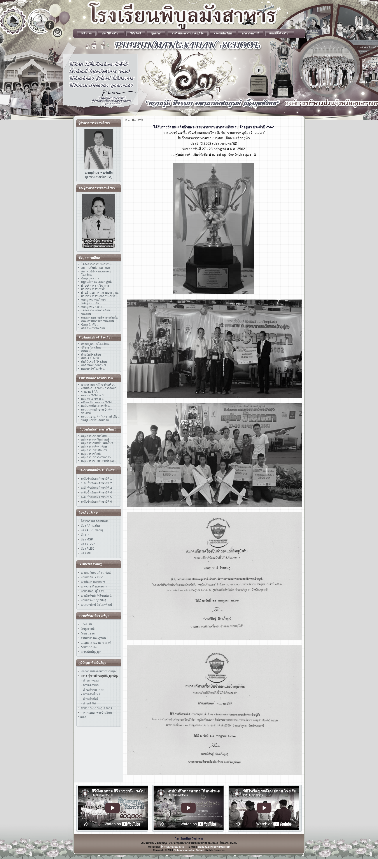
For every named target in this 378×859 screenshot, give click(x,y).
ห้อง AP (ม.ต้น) (90, 525)
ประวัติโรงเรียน (111, 33)
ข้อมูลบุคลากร (90, 278)
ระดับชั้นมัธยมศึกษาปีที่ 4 (96, 492)
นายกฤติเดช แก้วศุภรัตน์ (95, 572)
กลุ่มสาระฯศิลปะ (91, 453)
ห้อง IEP (85, 535)
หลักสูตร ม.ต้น (90, 303)
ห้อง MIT (86, 553)
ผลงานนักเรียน (223, 33)
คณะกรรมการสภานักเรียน (97, 321)
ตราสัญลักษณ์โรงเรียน (95, 344)
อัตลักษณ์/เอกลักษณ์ (93, 365)
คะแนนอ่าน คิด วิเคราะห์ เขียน (100, 416)
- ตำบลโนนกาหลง (92, 689)
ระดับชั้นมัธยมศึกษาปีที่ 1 (96, 478)
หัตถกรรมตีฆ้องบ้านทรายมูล (98, 671)
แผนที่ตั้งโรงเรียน (279, 33)
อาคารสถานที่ (250, 33)
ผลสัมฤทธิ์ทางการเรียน (95, 406)
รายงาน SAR (89, 391)
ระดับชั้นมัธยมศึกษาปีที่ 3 (96, 488)
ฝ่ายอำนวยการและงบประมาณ (100, 292)
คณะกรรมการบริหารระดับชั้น (99, 317)
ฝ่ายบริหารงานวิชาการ (95, 285)
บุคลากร (156, 33)
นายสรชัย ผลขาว (92, 577)
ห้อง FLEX (87, 548)
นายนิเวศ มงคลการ (92, 582)
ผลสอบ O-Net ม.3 (92, 395)
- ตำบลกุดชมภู (90, 680)
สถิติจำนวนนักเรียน (93, 328)
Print (127, 120)
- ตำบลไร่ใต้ (88, 703)
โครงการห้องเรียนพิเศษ (95, 521)
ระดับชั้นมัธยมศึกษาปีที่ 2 (96, 483)
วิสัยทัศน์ (135, 33)
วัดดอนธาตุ (87, 633)
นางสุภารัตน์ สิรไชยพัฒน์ (96, 604)
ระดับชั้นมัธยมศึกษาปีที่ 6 (96, 501)
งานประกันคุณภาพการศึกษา (98, 388)
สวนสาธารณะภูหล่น (93, 638)
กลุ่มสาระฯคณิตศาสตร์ (95, 439)
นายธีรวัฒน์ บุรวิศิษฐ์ (93, 600)
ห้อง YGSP (87, 544)
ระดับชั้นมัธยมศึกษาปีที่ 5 (96, 497)
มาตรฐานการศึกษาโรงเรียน (98, 384)
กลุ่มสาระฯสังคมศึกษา (94, 446)
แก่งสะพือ (87, 624)
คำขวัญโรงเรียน (91, 354)
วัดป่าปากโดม (89, 647)
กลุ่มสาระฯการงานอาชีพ (96, 457)
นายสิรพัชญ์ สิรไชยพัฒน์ (96, 595)
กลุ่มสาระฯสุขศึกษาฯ (94, 450)
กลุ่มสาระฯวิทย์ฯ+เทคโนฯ (97, 443)
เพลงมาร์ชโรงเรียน (93, 369)
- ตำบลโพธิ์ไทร (90, 694)
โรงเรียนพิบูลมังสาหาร (172, 846)
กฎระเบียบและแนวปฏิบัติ (96, 282)
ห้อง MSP (86, 539)
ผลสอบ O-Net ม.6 (92, 399)
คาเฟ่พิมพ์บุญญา (91, 651)
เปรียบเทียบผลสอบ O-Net (96, 402)
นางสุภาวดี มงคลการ (94, 586)
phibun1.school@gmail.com (214, 846)
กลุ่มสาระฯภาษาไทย (94, 436)
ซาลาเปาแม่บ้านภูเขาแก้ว (96, 708)
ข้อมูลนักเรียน (89, 324)
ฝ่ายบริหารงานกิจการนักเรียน (99, 296)
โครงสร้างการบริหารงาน (96, 264)
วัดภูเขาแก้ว (88, 629)
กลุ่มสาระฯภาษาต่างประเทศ (98, 460)
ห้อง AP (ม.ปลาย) (92, 530)
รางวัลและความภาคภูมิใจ (188, 33)
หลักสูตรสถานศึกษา (93, 299)
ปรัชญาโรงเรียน (91, 347)
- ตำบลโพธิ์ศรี (89, 698)
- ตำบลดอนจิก (90, 685)
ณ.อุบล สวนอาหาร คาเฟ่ (96, 642)
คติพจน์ (86, 351)
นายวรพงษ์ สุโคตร (92, 591)
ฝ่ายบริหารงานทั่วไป (93, 289)
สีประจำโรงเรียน (91, 358)
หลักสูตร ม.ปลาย (91, 306)
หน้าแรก (86, 33)
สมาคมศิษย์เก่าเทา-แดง (95, 267)
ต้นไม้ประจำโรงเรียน (94, 361)
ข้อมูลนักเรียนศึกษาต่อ (95, 420)
